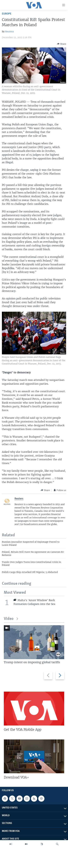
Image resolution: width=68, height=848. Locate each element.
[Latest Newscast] (10, 844)
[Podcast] (41, 798)
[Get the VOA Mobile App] (34, 709)
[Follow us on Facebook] (5, 798)
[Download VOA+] (34, 756)
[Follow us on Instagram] (27, 798)
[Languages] (41, 844)
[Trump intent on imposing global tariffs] (34, 642)
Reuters (9, 31)
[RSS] (34, 798)
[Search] (57, 844)
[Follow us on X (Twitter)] (12, 798)
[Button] (61, 44)
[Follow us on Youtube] (19, 798)
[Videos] (26, 844)
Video (8, 619)
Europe (6, 13)
